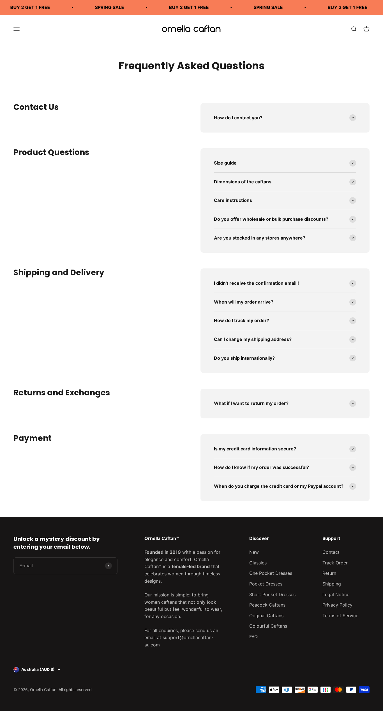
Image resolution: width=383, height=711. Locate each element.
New (254, 552)
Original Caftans (266, 615)
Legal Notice (335, 594)
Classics (258, 563)
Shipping (331, 584)
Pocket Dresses (265, 584)
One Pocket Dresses (270, 573)
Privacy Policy (337, 605)
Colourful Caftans (268, 626)
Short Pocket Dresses (272, 594)
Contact (331, 552)
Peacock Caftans (267, 605)
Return (329, 573)
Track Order (335, 563)
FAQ (253, 636)
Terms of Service (340, 615)
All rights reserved (75, 689)
